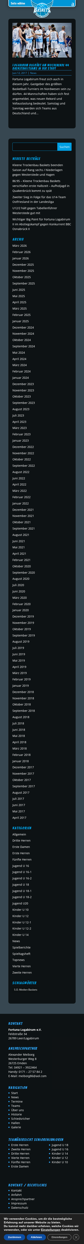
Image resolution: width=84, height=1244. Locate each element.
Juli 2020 (18, 585)
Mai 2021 (18, 547)
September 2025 (23, 283)
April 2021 (19, 553)
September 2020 (23, 572)
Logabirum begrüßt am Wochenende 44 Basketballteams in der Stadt (40, 66)
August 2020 (20, 579)
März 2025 (19, 308)
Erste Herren (21, 853)
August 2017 (20, 792)
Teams (15, 1106)
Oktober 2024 (21, 340)
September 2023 (23, 403)
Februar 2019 (21, 679)
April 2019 (19, 667)
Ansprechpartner (23, 1199)
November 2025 (23, 271)
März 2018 (19, 748)
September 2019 (23, 635)
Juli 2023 (18, 415)
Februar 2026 (21, 252)
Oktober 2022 (21, 459)
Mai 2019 (18, 660)
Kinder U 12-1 (21, 922)
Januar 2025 (20, 321)
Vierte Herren (21, 966)
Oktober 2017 (21, 780)
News (33, 73)
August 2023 (20, 409)
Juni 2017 (18, 805)
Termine (17, 1101)
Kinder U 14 (20, 935)
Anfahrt (16, 1195)
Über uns (17, 1110)
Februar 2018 (21, 755)
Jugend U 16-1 (22, 872)
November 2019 (23, 623)
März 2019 (19, 673)
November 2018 (23, 698)
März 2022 (19, 491)
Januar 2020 (20, 610)
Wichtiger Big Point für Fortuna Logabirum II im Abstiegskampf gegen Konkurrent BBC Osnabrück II (41, 224)
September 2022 (23, 466)
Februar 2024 (21, 371)
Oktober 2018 (21, 704)
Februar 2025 (21, 315)
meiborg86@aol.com (32, 1076)
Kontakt (16, 1190)
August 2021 (20, 535)
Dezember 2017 (23, 767)
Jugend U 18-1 (22, 891)
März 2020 (19, 598)
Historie (16, 1114)
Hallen (15, 1123)
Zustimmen (14, 1237)
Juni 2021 (18, 541)
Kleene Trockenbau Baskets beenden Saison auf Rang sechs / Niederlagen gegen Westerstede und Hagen (37, 170)
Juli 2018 (18, 723)
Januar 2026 (20, 258)
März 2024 (19, 365)
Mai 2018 (18, 736)
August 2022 (20, 472)
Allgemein (19, 834)
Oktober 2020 (21, 566)
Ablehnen (36, 1237)
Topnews (18, 960)
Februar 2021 (21, 560)
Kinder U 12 (20, 916)
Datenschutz (19, 1208)
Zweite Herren (22, 972)
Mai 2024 (18, 352)
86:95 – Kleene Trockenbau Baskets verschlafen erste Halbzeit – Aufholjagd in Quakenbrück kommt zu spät (41, 186)
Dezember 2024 (23, 327)
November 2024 (23, 333)
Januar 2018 (20, 761)
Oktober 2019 (21, 629)
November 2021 (23, 516)
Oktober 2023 (21, 396)
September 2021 (23, 528)
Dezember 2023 (23, 384)
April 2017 (19, 818)
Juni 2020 (18, 591)
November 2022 (23, 453)
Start (14, 1093)
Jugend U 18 (20, 884)
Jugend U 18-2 (22, 897)
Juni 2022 (18, 478)
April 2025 (19, 302)
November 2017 (23, 773)
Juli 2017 (18, 799)
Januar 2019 (20, 686)
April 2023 (19, 422)
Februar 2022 (21, 497)
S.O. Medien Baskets (25, 989)
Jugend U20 (20, 903)
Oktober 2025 (21, 277)
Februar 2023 (21, 434)
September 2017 (23, 786)
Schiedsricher (20, 1119)
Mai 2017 (18, 811)
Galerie (16, 1127)
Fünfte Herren (22, 859)
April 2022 (19, 484)
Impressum (19, 1203)
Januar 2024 (20, 378)
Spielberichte (21, 947)
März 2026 (19, 246)
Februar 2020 (21, 604)
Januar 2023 (20, 440)
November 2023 (23, 390)
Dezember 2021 (23, 510)
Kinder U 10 (20, 910)
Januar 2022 (20, 503)
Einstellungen (50, 1229)
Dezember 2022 (23, 447)
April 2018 (19, 742)
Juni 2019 (18, 654)
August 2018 (20, 717)
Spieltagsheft (21, 954)
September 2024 (23, 346)
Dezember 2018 (23, 692)
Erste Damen (21, 847)
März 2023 (19, 428)
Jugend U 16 (20, 866)
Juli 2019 (18, 648)
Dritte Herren (21, 840)
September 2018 (23, 711)
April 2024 (19, 359)
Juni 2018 (18, 730)
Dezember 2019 (23, 616)
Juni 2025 (18, 290)
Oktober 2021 (21, 522)
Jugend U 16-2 (22, 878)
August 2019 (20, 641)
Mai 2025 (18, 296)
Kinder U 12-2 (21, 928)
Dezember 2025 (23, 265)
